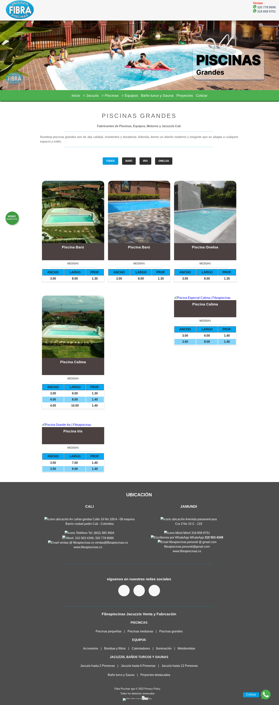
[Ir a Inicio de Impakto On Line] (137, 698)
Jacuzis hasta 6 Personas (138, 665)
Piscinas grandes (171, 631)
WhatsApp (206, 537)
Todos (110, 160)
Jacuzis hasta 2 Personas (97, 665)
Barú (128, 160)
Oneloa (163, 160)
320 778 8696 (266, 7)
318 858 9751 (266, 11)
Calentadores (141, 648)
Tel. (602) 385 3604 (100, 532)
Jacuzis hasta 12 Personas (180, 665)
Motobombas (186, 648)
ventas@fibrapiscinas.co (111, 542)
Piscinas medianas (140, 631)
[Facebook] (124, 590)
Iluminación (164, 648)
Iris (145, 160)
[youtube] (154, 590)
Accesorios (90, 648)
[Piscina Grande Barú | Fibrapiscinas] (73, 212)
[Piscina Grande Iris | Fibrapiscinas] (73, 425)
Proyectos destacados (155, 674)
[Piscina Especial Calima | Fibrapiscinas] (73, 327)
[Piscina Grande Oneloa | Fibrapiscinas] (205, 212)
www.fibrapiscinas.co (88, 547)
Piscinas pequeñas (108, 631)
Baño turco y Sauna (121, 674)
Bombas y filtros (115, 648)
